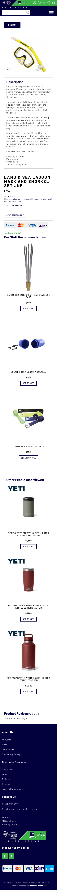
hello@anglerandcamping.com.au (21, 809)
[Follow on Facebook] (5, 856)
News (4, 744)
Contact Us (7, 769)
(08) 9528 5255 (11, 804)
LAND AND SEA (14, 233)
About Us (6, 739)
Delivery (6, 779)
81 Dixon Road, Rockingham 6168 (10, 823)
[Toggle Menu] (51, 12)
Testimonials (8, 749)
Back (13, 24)
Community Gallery (11, 754)
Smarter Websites (38, 885)
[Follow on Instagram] (11, 856)
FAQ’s (4, 774)
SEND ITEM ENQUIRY (15, 215)
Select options (28, 458)
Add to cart (28, 308)
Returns (6, 784)
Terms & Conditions (11, 788)
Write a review (35, 714)
